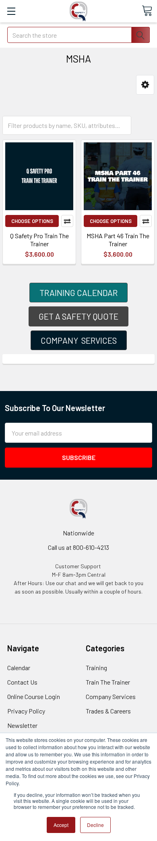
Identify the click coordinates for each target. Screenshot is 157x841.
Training (96, 667)
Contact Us (22, 682)
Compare (67, 221)
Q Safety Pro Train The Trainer (39, 239)
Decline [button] (95, 824)
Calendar (18, 667)
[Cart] (147, 11)
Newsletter (22, 725)
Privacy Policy (26, 711)
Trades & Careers (108, 711)
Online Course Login (33, 696)
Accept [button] (61, 824)
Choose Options (32, 221)
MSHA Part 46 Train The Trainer (118, 239)
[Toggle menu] (11, 11)
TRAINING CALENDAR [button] (78, 293)
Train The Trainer (108, 682)
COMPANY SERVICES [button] (79, 340)
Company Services (111, 696)
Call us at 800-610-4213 (78, 547)
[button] (145, 85)
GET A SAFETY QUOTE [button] (78, 316)
